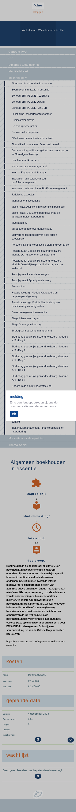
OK (14, 414)
